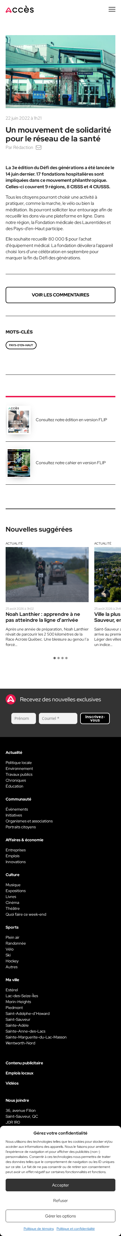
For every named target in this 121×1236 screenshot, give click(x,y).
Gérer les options (60, 1216)
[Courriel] (38, 147)
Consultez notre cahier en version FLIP (71, 463)
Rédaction (23, 147)
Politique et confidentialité (76, 1228)
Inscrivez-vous (95, 718)
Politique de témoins (39, 1228)
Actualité (14, 543)
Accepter (60, 1185)
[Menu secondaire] (112, 9)
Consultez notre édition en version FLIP (71, 420)
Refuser (60, 1200)
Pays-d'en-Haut (21, 345)
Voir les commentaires (60, 295)
